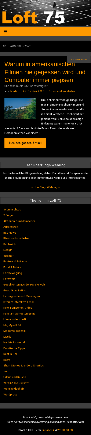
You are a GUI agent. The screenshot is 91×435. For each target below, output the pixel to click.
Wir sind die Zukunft (16, 383)
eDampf (8, 255)
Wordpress (10, 394)
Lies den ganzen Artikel (25, 143)
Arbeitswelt (10, 226)
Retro (6, 359)
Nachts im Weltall (14, 342)
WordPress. (65, 430)
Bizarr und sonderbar (62, 91)
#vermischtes (12, 209)
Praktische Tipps (14, 348)
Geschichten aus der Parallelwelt (24, 284)
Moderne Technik (14, 330)
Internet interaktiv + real (18, 302)
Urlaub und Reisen (14, 377)
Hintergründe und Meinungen (21, 296)
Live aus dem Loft (14, 319)
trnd (5, 371)
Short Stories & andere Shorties (23, 365)
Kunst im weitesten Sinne (19, 313)
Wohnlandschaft (13, 388)
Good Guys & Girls (14, 290)
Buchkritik (9, 244)
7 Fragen (8, 215)
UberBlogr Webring (46, 187)
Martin (14, 91)
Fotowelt (9, 278)
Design (7, 249)
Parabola (48, 430)
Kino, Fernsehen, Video (17, 307)
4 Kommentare (79, 59)
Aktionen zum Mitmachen (19, 221)
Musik (7, 336)
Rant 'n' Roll (10, 354)
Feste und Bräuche (15, 261)
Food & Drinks (12, 267)
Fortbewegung (12, 273)
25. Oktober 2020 (33, 91)
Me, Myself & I (12, 325)
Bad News (9, 232)
